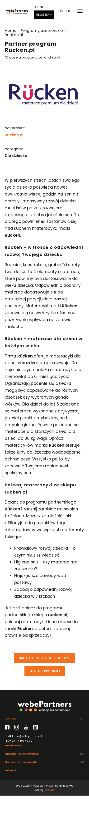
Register (43, 15)
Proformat (50, 790)
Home (11, 30)
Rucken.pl (14, 135)
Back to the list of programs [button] (44, 658)
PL (62, 11)
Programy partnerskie (42, 30)
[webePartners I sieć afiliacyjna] (17, 11)
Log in (38, 7)
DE (68, 11)
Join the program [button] (44, 671)
